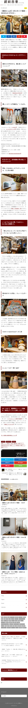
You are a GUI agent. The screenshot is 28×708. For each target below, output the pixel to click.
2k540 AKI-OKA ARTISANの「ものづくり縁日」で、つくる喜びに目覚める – (12, 644)
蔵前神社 (19, 625)
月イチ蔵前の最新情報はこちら (8, 435)
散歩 (8, 617)
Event (2, 603)
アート (22, 620)
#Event (3, 441)
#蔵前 (16, 443)
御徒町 (10, 622)
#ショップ (13, 445)
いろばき (13, 127)
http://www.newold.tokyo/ (14, 153)
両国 (6, 625)
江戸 (16, 620)
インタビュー (3, 627)
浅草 (10, 620)
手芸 (11, 625)
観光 (19, 620)
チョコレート (16, 624)
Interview (3, 607)
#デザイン (21, 443)
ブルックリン (22, 624)
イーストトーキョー (4, 624)
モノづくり (12, 617)
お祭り (16, 617)
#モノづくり (4, 447)
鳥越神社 (23, 625)
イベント (20, 617)
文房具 (20, 627)
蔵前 (2, 617)
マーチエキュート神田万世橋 (14, 418)
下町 (2, 620)
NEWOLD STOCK (17, 93)
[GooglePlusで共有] (19, 36)
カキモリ (8, 627)
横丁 (15, 625)
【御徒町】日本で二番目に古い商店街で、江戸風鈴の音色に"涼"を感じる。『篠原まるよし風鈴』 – (13, 638)
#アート (23, 445)
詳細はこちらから (8, 424)
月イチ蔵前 (6, 620)
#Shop (14, 441)
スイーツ (13, 627)
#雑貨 (18, 445)
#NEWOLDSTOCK (5, 445)
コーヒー (3, 622)
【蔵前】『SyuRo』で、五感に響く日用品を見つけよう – (13, 650)
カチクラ (11, 624)
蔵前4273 (24, 627)
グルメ (13, 620)
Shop (2, 595)
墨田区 (7, 622)
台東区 (5, 617)
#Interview (9, 441)
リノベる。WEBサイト (18, 703)
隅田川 (24, 617)
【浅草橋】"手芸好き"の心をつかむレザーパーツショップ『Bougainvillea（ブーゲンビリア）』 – (13, 662)
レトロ (2, 625)
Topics (2, 599)
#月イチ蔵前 (10, 443)
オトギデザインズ (10, 129)
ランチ (17, 627)
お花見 (18, 622)
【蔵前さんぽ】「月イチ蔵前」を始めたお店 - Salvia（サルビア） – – (12, 655)
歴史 (13, 622)
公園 (8, 625)
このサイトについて (9, 703)
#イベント (4, 443)
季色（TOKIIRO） (15, 208)
